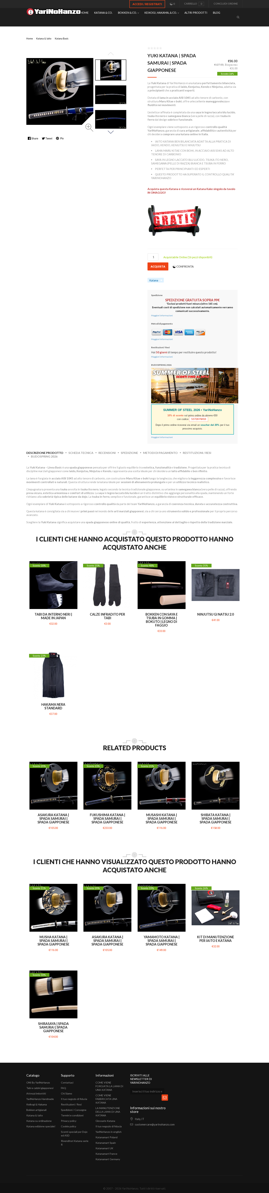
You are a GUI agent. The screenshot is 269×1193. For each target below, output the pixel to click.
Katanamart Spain (106, 1142)
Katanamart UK (104, 1148)
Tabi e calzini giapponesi (39, 1088)
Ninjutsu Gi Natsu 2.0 (215, 614)
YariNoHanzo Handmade (40, 1098)
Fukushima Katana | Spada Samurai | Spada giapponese (107, 818)
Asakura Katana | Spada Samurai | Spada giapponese (53, 818)
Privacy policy (68, 1120)
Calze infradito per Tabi (107, 616)
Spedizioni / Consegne (73, 1109)
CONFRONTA (185, 266)
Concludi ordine (226, 3)
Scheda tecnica (80, 452)
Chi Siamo (66, 1093)
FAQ (63, 1088)
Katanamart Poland (106, 1137)
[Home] (53, 12)
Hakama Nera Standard (53, 706)
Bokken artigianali (36, 1109)
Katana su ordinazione (39, 1120)
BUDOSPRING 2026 (44, 456)
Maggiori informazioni (162, 315)
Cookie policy (68, 1126)
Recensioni (107, 452)
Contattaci (67, 1082)
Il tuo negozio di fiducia (74, 1098)
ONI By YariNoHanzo (38, 1082)
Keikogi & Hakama (36, 1104)
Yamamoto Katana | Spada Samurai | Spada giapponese (162, 940)
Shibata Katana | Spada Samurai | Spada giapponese (215, 818)
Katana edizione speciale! (40, 1126)
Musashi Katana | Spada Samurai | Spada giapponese (162, 818)
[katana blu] (111, 70)
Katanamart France (106, 1153)
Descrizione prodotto (44, 452)
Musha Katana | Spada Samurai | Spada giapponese (53, 940)
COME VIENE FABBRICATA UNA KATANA (106, 1099)
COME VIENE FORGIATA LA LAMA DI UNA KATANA (109, 1086)
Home (29, 38)
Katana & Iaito (34, 1115)
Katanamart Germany (108, 1159)
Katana (153, 280)
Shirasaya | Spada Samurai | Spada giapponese (53, 1027)
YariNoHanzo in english (109, 1131)
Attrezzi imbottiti (36, 1093)
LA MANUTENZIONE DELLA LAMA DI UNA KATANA (108, 1111)
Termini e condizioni (72, 1115)
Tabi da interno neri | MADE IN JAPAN (53, 616)
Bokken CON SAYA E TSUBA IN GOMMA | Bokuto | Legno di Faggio (161, 619)
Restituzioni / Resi (197, 452)
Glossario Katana (105, 1120)
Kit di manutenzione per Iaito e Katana (215, 939)
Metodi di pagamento (160, 452)
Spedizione (129, 452)
